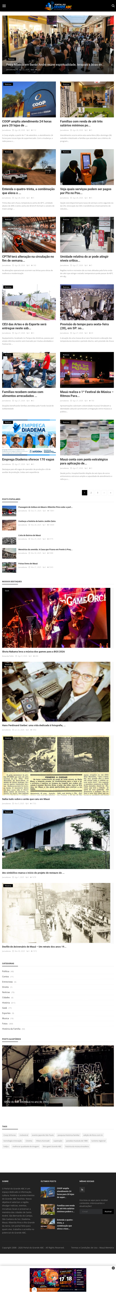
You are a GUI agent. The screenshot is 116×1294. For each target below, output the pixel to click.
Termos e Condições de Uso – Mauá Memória (92, 1247)
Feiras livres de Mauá (28, 563)
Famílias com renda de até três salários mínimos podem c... (66, 1208)
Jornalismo (10, 69)
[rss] (82, 1189)
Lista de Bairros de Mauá (29, 535)
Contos (5, 976)
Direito (5, 987)
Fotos (4, 1023)
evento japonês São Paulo (43, 1135)
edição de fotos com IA (93, 1135)
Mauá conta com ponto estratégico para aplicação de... (84, 461)
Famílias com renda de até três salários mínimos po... (81, 123)
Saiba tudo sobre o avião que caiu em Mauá (26, 799)
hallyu (6, 1146)
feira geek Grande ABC (52, 1146)
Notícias (6, 992)
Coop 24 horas (10, 1135)
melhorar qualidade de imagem (26, 1146)
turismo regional (98, 1140)
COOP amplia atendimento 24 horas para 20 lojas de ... (26, 123)
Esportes (6, 1013)
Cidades (6, 997)
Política (5, 971)
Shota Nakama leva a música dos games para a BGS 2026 (33, 651)
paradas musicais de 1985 (77, 1140)
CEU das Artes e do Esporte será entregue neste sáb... (24, 326)
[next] (109, 46)
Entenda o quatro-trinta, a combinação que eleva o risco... (65, 1224)
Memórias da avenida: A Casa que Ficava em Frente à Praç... (45, 549)
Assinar (108, 1211)
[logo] (58, 6)
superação (57, 1140)
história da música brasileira (77, 1146)
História (6, 1002)
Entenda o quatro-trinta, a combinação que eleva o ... (28, 191)
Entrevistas (7, 981)
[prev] (7, 46)
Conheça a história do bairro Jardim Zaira (37, 521)
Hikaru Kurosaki (43, 1140)
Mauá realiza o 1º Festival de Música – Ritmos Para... (87, 394)
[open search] (112, 5)
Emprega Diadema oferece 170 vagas (28, 459)
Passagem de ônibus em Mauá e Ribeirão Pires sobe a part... (45, 507)
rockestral (24, 1135)
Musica (5, 1018)
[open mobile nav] (4, 5)
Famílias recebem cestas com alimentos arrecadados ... (22, 394)
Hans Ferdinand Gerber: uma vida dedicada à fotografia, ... (34, 725)
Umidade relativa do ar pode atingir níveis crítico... (84, 258)
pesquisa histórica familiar (69, 1135)
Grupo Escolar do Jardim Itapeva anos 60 (27, 1101)
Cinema (29, 1140)
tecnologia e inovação (13, 1140)
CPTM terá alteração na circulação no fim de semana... (28, 258)
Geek (4, 1007)
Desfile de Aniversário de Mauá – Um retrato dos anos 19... (34, 946)
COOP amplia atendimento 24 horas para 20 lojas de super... (65, 1192)
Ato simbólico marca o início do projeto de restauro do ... (33, 872)
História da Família (11, 1028)
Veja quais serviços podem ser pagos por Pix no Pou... (85, 191)
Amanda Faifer (8, 656)
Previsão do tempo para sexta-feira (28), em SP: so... (84, 326)
